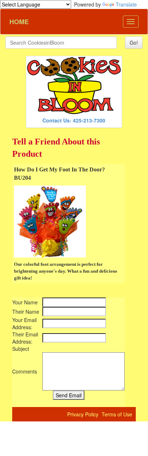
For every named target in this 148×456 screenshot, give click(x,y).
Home (16, 21)
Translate (126, 4)
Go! (134, 42)
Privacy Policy (82, 414)
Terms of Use (117, 414)
